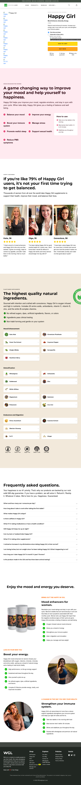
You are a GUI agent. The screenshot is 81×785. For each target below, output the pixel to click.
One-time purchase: (55, 32)
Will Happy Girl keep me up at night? (16, 529)
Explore (53, 5)
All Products (32, 754)
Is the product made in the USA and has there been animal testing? (26, 559)
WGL (7, 753)
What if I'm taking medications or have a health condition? (23, 524)
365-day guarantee (62, 54)
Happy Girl (32, 756)
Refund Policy (58, 754)
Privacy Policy (58, 758)
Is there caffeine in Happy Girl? (14, 519)
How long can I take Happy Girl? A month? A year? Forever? (24, 554)
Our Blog (44, 756)
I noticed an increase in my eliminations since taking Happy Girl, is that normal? (30, 544)
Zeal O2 (31, 760)
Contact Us (45, 758)
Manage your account (32, 767)
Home (27, 5)
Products (35, 5)
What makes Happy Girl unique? (14, 513)
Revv (30, 758)
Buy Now (62, 49)
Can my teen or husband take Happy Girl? (17, 534)
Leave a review (46, 764)
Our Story (44, 754)
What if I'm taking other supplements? (16, 539)
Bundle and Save (33, 764)
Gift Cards (31, 762)
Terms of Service (59, 760)
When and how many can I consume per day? (19, 503)
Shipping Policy (59, 756)
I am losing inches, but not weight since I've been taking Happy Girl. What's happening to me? (35, 549)
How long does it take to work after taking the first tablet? (23, 508)
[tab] (5, 14)
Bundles (44, 5)
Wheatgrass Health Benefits (46, 761)
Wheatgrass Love (43, 780)
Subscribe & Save (57, 34)
